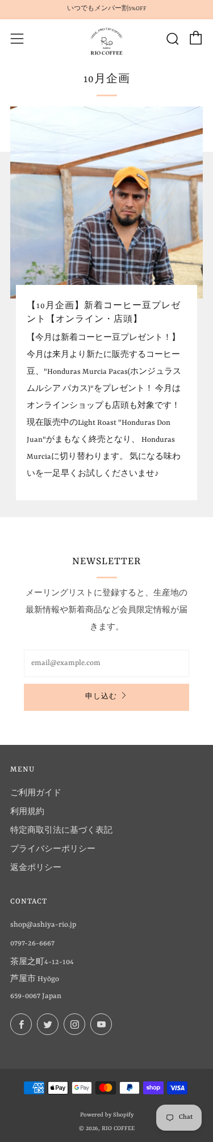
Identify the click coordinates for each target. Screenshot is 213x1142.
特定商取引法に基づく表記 (61, 830)
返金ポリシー (35, 868)
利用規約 (27, 812)
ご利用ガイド (35, 793)
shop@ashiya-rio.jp (43, 925)
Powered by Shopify (106, 1114)
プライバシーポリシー (52, 849)
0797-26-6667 (32, 943)
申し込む (101, 697)
